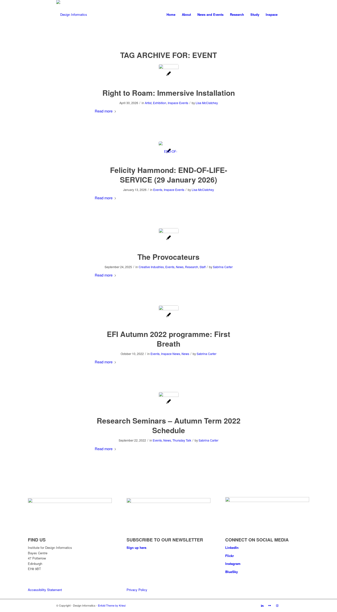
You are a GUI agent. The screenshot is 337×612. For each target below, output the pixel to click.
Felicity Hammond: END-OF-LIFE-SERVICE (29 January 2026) (168, 175)
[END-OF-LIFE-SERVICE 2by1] (169, 151)
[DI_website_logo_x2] (71, 14)
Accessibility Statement (45, 589)
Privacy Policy (137, 589)
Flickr (229, 555)
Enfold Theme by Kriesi (112, 605)
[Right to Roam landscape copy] (169, 74)
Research (191, 267)
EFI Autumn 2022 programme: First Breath (168, 339)
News (180, 267)
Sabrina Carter (223, 267)
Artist (148, 103)
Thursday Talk (181, 440)
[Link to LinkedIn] (262, 605)
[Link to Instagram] (277, 605)
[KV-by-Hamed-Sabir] (169, 402)
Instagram (233, 563)
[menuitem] (171, 14)
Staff (203, 267)
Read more (103, 110)
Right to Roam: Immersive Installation (168, 92)
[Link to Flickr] (269, 605)
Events (157, 189)
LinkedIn (232, 547)
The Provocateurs (168, 256)
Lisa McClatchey (207, 103)
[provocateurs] (169, 238)
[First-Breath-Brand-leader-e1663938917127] (169, 315)
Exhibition (159, 103)
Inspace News (170, 354)
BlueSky (231, 571)
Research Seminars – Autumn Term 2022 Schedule (169, 425)
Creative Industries (151, 267)
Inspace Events (178, 103)
